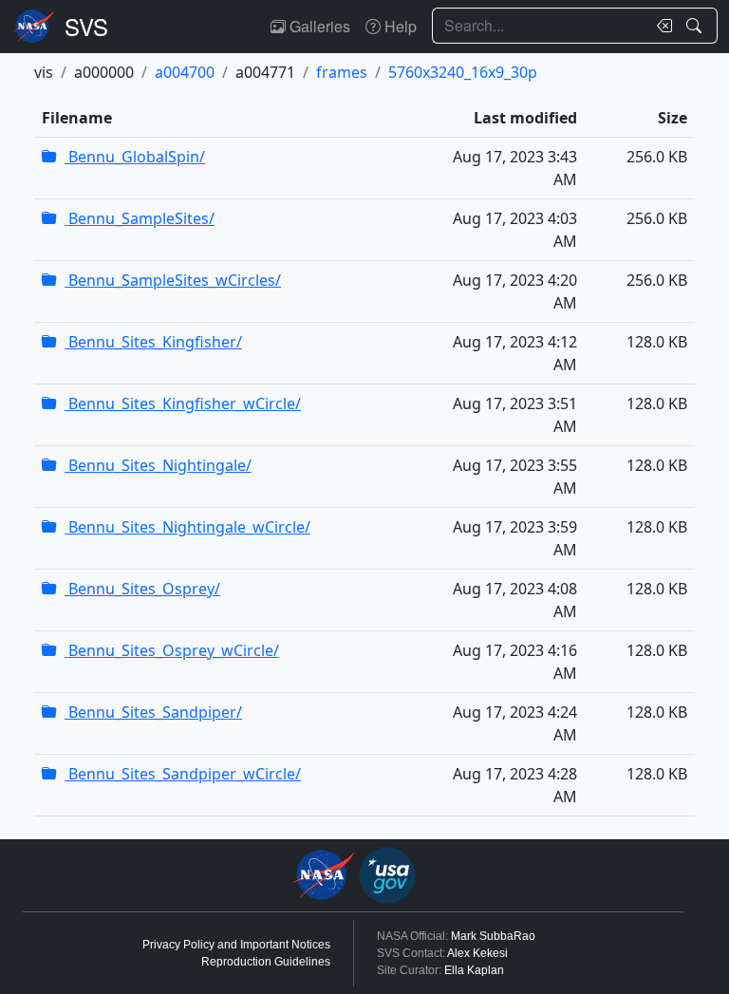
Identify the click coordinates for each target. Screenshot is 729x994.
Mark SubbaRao (493, 936)
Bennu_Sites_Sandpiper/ (153, 712)
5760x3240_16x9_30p (462, 72)
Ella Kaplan (474, 970)
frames (341, 72)
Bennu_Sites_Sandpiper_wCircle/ (183, 773)
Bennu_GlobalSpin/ (135, 156)
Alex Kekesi (477, 953)
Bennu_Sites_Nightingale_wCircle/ (187, 526)
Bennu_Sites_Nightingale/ (158, 465)
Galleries (318, 26)
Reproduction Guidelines (265, 961)
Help (399, 26)
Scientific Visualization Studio (86, 26)
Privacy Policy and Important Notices (236, 944)
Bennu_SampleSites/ (140, 218)
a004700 (185, 72)
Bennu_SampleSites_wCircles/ (173, 280)
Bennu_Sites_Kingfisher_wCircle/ (183, 403)
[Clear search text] (660, 26)
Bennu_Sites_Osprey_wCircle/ (172, 650)
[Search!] (696, 26)
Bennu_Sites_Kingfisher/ (153, 341)
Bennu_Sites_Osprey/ (142, 588)
